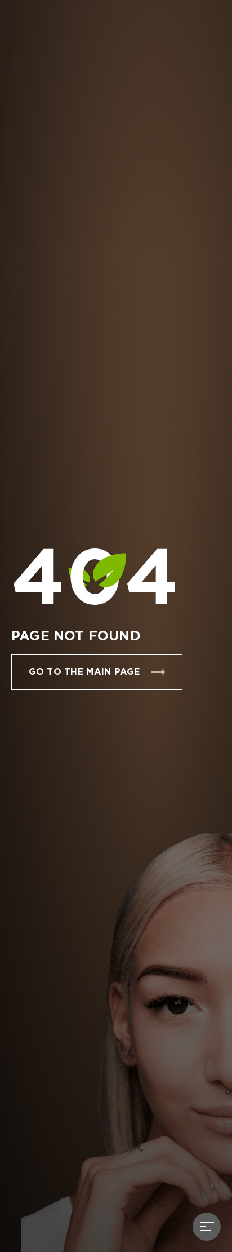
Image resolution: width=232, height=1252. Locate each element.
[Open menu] (207, 1227)
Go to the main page (84, 672)
